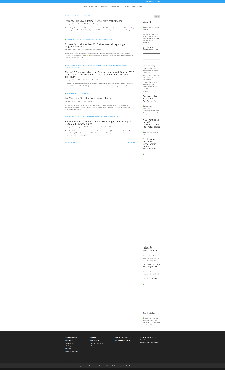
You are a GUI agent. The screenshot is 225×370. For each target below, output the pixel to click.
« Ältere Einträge (70, 142)
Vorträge (93, 338)
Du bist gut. (146, 91)
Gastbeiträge (95, 340)
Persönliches (90, 49)
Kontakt (139, 6)
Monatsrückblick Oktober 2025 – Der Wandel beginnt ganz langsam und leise (96, 45)
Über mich (127, 6)
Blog (133, 6)
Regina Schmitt (72, 24)
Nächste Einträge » (129, 142)
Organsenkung (100, 127)
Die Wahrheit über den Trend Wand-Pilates (88, 98)
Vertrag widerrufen (72, 338)
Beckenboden (91, 127)
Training (95, 24)
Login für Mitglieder (72, 351)
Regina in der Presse (97, 343)
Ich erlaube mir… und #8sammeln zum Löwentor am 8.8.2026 (150, 71)
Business (89, 24)
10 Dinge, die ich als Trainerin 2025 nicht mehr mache (93, 20)
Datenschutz (70, 343)
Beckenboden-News (122, 338)
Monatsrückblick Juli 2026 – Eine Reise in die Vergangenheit (151, 77)
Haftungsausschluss (72, 346)
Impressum (69, 340)
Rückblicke (97, 49)
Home (85, 6)
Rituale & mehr (115, 6)
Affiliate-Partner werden (123, 340)
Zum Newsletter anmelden (153, 1)
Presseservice (95, 346)
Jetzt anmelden (151, 56)
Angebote (104, 6)
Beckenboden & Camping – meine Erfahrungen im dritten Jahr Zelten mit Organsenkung (98, 122)
